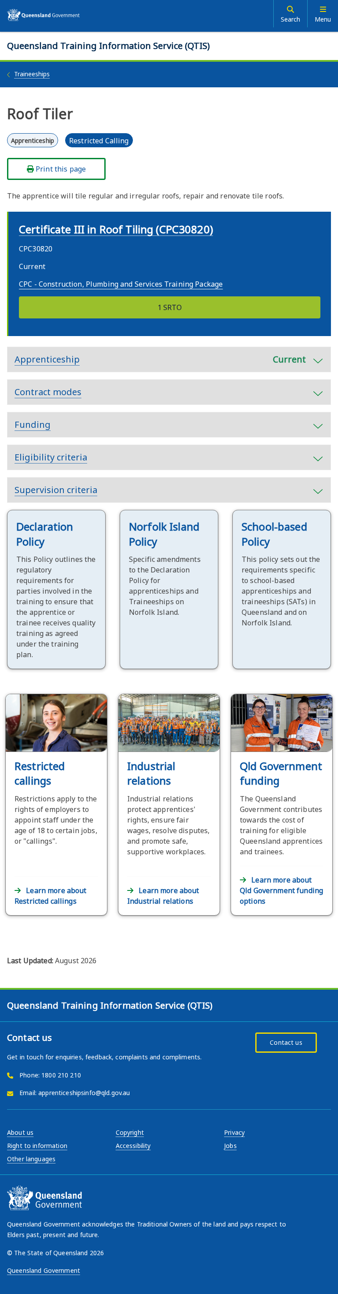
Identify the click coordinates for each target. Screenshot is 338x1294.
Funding (33, 424)
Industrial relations (151, 773)
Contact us (286, 1042)
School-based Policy (274, 534)
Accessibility (133, 1145)
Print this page (60, 169)
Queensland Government (43, 1270)
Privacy (234, 1132)
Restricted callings (40, 773)
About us (20, 1132)
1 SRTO (170, 307)
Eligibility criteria (51, 457)
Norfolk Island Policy (164, 534)
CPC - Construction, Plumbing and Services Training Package (121, 284)
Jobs (230, 1145)
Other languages (31, 1159)
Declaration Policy (44, 534)
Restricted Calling (99, 141)
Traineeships (32, 74)
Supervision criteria (56, 490)
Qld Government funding (281, 773)
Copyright (130, 1132)
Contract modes (48, 392)
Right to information (37, 1145)
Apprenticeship (160, 359)
